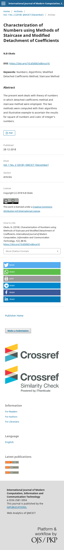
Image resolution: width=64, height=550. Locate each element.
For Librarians (12, 421)
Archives (18, 11)
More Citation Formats (17, 251)
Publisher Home (14, 315)
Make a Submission (18, 330)
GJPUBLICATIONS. (17, 507)
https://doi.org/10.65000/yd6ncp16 (29, 63)
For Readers (11, 411)
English (9, 442)
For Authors (11, 416)
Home (6, 11)
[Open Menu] (3, 3)
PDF (10, 133)
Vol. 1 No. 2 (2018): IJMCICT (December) (23, 14)
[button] (32, 265)
